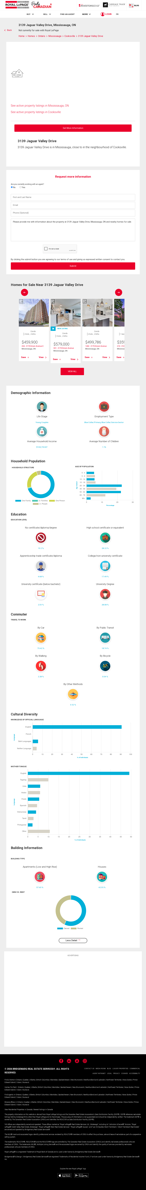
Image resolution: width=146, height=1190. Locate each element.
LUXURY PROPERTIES (120, 1069)
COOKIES (124, 1073)
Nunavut (26, 1082)
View (41, 357)
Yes (23, 187)
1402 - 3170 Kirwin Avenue (96, 346)
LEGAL (109, 1073)
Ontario (19, 1080)
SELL (45, 14)
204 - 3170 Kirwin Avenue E (32, 346)
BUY (28, 14)
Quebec (26, 1080)
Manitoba (53, 1080)
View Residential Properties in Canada (18, 1110)
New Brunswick (76, 1080)
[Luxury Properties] (114, 5)
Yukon (19, 1082)
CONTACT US (89, 1069)
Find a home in (10, 1080)
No (14, 187)
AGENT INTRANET (99, 1073)
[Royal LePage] (28, 5)
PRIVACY (116, 1073)
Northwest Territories (113, 1080)
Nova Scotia (127, 1080)
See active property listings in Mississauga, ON (40, 105)
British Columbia (42, 1080)
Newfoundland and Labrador (94, 1080)
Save (23, 357)
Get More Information (73, 128)
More (85, 14)
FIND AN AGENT (67, 14)
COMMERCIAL (135, 1069)
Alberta (32, 1080)
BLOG (109, 1069)
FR (117, 14)
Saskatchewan (64, 1080)
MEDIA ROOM (101, 1069)
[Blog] (134, 5)
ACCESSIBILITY (134, 1073)
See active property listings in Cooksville (36, 112)
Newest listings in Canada (43, 1110)
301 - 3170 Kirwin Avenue (63, 348)
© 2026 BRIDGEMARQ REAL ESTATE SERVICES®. (30, 1069)
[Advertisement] (73, 1001)
